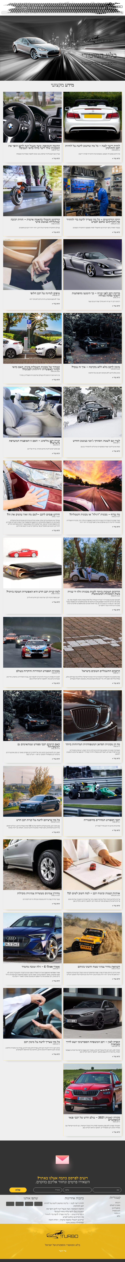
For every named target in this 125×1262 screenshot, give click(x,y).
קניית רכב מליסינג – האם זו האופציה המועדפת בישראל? (34, 442)
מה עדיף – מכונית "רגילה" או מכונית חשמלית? (94, 514)
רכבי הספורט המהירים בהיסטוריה (102, 820)
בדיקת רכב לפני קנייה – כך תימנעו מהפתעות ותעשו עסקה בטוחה (96, 294)
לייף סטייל (116, 1210)
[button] (3, 5)
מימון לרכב (116, 1208)
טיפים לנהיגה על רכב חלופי (45, 293)
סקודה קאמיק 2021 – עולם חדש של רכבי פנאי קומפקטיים (94, 1118)
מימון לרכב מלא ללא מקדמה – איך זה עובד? (95, 367)
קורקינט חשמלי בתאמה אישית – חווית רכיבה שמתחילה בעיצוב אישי (35, 220)
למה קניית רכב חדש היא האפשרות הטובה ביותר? (33, 591)
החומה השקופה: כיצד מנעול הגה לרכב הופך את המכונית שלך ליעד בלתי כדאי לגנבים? (34, 147)
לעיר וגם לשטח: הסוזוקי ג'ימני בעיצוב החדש (96, 440)
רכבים (117, 1202)
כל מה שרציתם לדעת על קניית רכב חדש (38, 820)
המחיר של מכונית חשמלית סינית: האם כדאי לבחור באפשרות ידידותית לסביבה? (36, 368)
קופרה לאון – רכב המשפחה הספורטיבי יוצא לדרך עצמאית (93, 1043)
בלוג (118, 1216)
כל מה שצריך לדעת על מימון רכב (42, 1042)
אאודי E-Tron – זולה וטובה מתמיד (41, 966)
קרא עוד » (116, 158)
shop (5, 1260)
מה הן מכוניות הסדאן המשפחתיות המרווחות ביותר (93, 744)
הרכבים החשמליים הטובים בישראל (101, 671)
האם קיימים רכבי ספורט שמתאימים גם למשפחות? (38, 745)
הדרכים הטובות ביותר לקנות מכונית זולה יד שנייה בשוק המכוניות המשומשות (94, 593)
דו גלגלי (117, 1213)
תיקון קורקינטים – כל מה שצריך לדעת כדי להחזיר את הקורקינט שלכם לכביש (93, 220)
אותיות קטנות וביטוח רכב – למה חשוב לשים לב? (93, 893)
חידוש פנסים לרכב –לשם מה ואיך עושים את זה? (33, 514)
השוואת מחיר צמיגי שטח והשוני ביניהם (99, 966)
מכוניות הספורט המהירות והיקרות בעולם (38, 671)
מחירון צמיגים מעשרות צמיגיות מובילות (38, 893)
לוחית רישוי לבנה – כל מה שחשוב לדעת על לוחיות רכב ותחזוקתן (92, 147)
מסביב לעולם (115, 1205)
